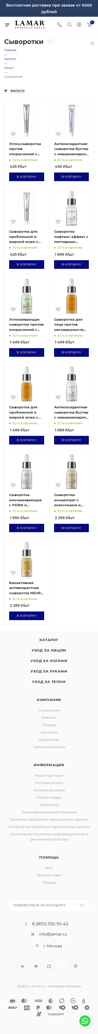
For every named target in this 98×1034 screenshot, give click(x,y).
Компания (49, 700)
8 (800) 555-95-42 (50, 924)
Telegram (35, 966)
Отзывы (49, 725)
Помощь (49, 857)
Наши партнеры (49, 775)
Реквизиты (49, 805)
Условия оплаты (49, 783)
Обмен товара (49, 797)
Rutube (62, 966)
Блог (49, 868)
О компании (49, 710)
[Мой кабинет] (79, 25)
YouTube (49, 966)
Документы (49, 739)
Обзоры (49, 882)
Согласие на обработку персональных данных (49, 827)
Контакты (49, 732)
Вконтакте (22, 966)
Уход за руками (49, 671)
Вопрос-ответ (49, 875)
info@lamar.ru (53, 934)
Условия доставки (49, 790)
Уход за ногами (49, 661)
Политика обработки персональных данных (49, 819)
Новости (49, 717)
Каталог (49, 640)
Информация (49, 765)
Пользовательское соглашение (49, 812)
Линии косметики (49, 747)
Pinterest (75, 966)
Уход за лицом (49, 650)
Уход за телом (49, 682)
